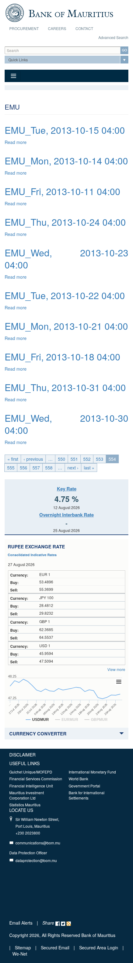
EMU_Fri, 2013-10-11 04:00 (62, 191)
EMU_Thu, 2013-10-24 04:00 (65, 222)
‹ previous (33, 459)
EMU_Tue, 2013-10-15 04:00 (65, 130)
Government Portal (84, 785)
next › (73, 467)
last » (89, 467)
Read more (16, 142)
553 (99, 459)
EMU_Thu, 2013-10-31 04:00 (65, 387)
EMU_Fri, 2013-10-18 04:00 (62, 356)
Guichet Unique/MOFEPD (30, 771)
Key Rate (66, 488)
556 (23, 467)
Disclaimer (22, 755)
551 (74, 459)
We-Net (19, 954)
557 (36, 467)
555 (11, 467)
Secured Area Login (98, 947)
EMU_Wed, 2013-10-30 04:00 (66, 424)
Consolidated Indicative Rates (32, 554)
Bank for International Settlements (87, 795)
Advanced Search (113, 37)
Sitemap (23, 947)
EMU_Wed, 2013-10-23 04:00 (66, 258)
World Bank (78, 778)
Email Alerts (20, 923)
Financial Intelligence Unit (31, 785)
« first (12, 459)
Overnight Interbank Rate (66, 514)
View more (116, 669)
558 (49, 467)
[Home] (59, 12)
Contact (84, 28)
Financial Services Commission (35, 778)
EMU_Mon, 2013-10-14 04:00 (66, 160)
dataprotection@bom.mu (36, 860)
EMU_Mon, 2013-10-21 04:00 (66, 326)
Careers (57, 28)
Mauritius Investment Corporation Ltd (26, 795)
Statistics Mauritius (25, 804)
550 (61, 459)
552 (87, 459)
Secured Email (55, 947)
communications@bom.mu (37, 842)
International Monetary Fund (92, 771)
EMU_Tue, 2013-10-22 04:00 (65, 295)
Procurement (24, 28)
